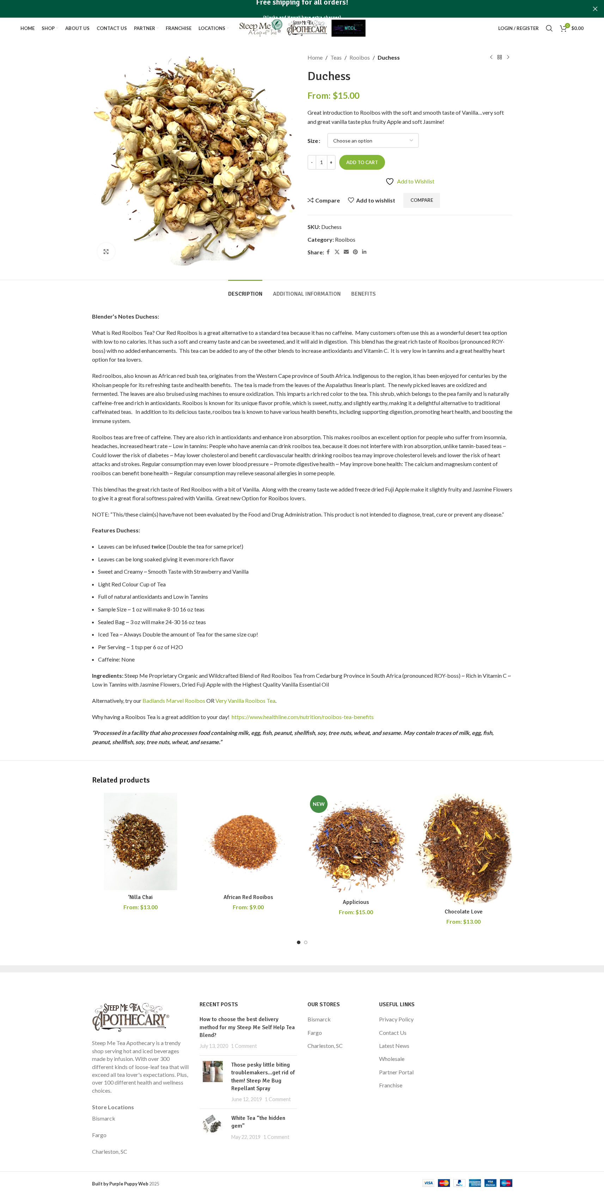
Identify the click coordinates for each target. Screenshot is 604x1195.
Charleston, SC (109, 1151)
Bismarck (103, 1118)
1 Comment (244, 1046)
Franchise (390, 1085)
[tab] (245, 290)
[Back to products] (499, 57)
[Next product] (508, 57)
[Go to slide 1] (298, 942)
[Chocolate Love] (463, 849)
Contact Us (393, 1032)
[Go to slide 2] (305, 942)
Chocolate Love (464, 911)
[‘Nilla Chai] (140, 841)
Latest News (394, 1045)
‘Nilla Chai (140, 897)
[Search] (549, 28)
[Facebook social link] (328, 252)
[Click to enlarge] (106, 251)
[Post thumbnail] (213, 1082)
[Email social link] (346, 252)
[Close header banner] (595, 9)
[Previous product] (491, 57)
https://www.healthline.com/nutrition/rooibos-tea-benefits (303, 716)
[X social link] (337, 252)
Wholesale (391, 1058)
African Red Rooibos (248, 897)
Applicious (356, 902)
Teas (336, 57)
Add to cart (362, 162)
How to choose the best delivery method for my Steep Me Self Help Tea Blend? (247, 1027)
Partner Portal (396, 1072)
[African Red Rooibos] (248, 841)
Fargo (99, 1134)
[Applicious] (356, 844)
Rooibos (359, 57)
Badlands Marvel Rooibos (173, 700)
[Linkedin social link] (364, 252)
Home (315, 57)
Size (312, 140)
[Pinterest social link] (355, 252)
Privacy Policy (396, 1019)
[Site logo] (302, 27)
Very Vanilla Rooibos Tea (245, 700)
